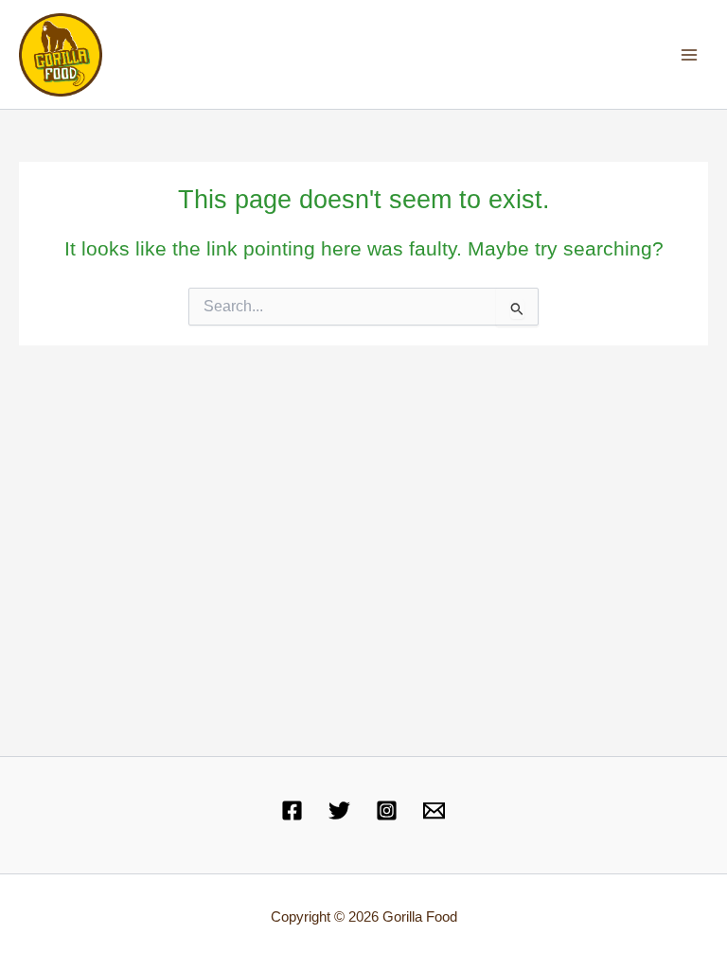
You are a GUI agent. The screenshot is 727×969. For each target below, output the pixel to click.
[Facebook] (292, 810)
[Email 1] (434, 810)
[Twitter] (339, 810)
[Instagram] (387, 810)
